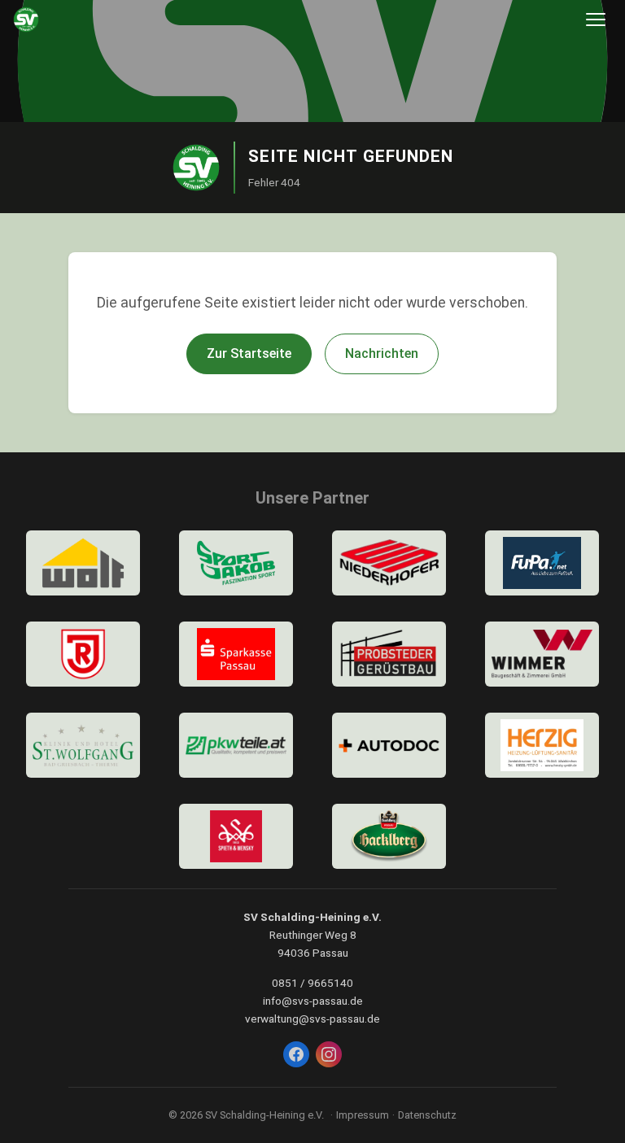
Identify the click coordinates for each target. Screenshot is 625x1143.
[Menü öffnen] (595, 20)
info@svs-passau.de (313, 1000)
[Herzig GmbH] (542, 745)
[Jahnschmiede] (83, 654)
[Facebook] (296, 1054)
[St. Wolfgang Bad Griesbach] (83, 745)
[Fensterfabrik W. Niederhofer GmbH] (389, 562)
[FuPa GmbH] (542, 562)
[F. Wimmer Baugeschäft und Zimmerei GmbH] (542, 654)
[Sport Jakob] (236, 562)
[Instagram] (329, 1054)
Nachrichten (381, 353)
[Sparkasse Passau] (236, 654)
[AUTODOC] (389, 745)
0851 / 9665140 (312, 982)
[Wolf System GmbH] (83, 562)
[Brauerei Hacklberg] (389, 836)
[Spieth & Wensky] (236, 836)
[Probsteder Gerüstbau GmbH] (389, 654)
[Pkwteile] (236, 745)
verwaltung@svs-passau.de (312, 1018)
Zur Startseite (249, 353)
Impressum (362, 1115)
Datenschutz (427, 1115)
